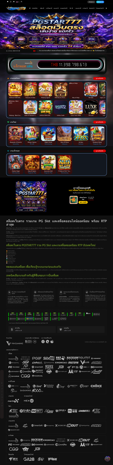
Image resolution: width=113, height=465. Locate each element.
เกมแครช (77, 8)
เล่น (29, 66)
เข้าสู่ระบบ (91, 1)
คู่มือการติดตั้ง (83, 202)
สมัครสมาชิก (100, 1)
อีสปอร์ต (91, 8)
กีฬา (71, 8)
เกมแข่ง (55, 8)
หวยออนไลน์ (63, 8)
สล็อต (41, 8)
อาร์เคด (85, 8)
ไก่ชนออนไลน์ (99, 8)
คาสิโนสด (48, 8)
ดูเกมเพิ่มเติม (99, 78)
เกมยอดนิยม (35, 8)
